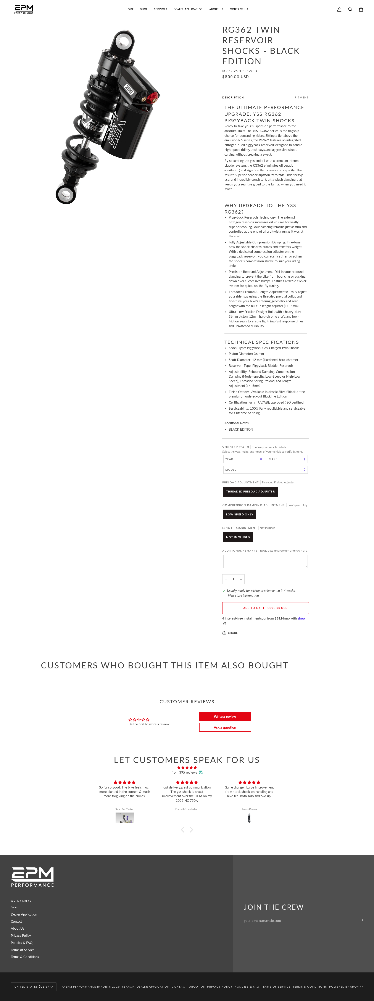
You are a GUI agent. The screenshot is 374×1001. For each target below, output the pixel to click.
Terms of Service (22, 950)
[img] (187, 767)
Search (15, 907)
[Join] (359, 920)
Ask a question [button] (225, 727)
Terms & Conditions (25, 957)
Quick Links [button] (21, 901)
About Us (17, 928)
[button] (144, 9)
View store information (243, 595)
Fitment (302, 97)
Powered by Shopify (346, 987)
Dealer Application (24, 914)
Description (233, 97)
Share (233, 633)
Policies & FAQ (21, 943)
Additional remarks (265, 551)
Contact (16, 921)
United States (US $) (32, 987)
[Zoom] (114, 117)
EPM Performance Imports (88, 987)
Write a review (225, 716)
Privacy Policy (21, 935)
